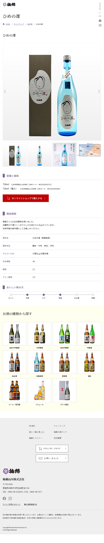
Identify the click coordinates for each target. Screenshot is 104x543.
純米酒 (29, 24)
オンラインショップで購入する (27, 198)
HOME (8, 24)
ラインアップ (19, 24)
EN (100, 16)
